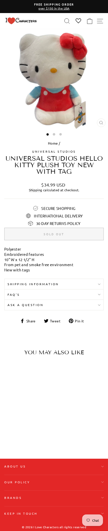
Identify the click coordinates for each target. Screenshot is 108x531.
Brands (13, 498)
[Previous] (10, 391)
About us (15, 466)
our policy (17, 482)
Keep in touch (20, 513)
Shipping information (33, 284)
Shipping (35, 190)
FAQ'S (14, 294)
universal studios (54, 151)
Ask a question (25, 305)
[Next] (36, 391)
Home (53, 143)
